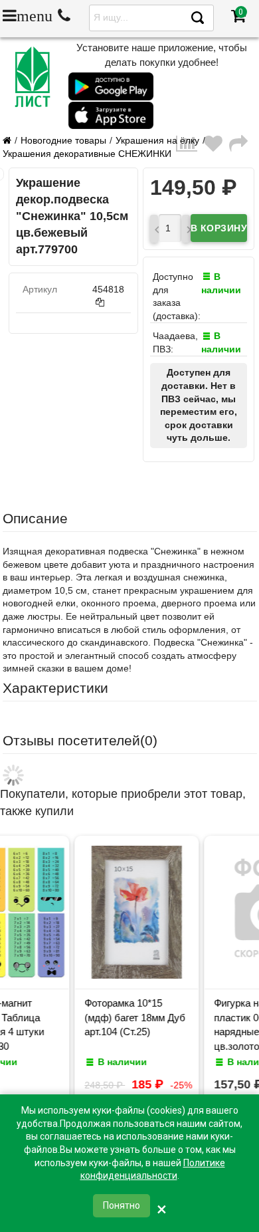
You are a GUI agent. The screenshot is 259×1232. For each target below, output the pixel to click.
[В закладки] (216, 147)
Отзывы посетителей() (80, 740)
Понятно (121, 1205)
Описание (35, 518)
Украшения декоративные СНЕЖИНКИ (87, 153)
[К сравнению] (190, 147)
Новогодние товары (63, 140)
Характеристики (55, 687)
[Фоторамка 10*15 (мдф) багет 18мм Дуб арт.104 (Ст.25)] (88, 975)
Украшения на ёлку (157, 140)
